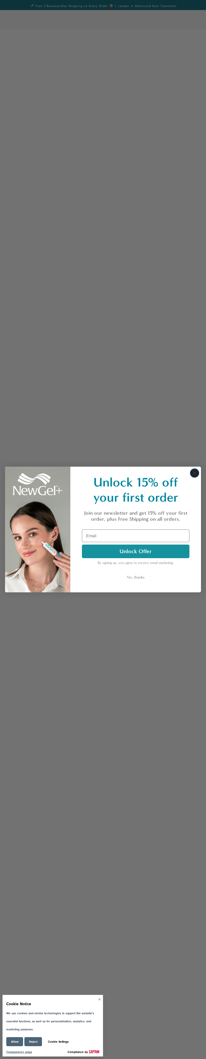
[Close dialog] (194, 473)
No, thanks (135, 577)
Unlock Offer (136, 551)
